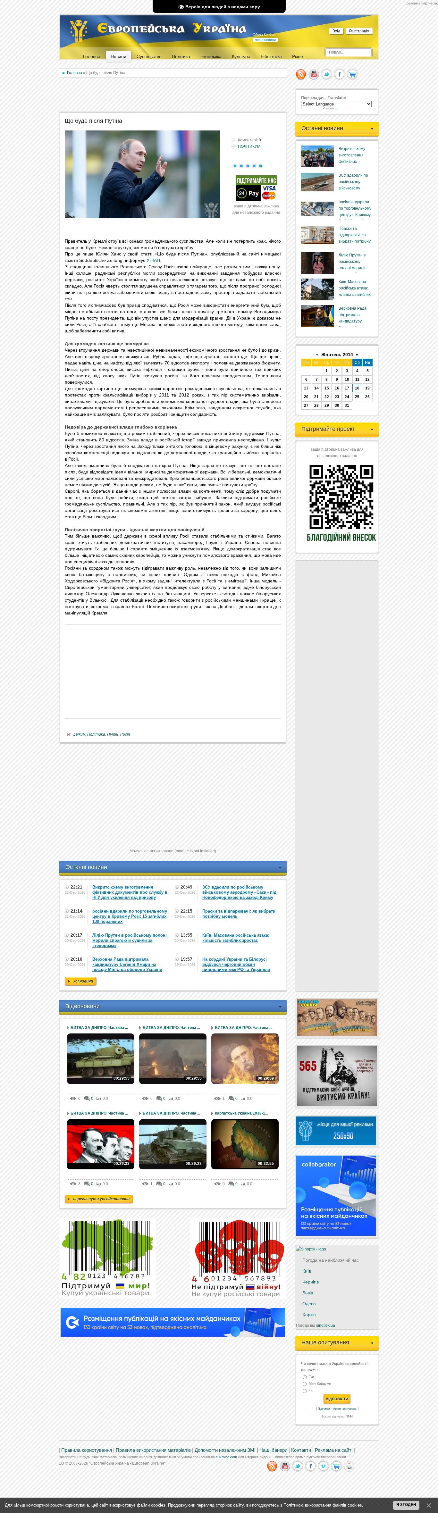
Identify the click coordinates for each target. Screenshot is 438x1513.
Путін (112, 734)
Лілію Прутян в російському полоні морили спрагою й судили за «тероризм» (355, 268)
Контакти (301, 1450)
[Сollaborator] (173, 1335)
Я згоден (406, 1504)
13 (306, 388)
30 (337, 405)
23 (337, 397)
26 (367, 397)
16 (337, 388)
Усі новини (83, 981)
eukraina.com (226, 1457)
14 (316, 388)
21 (316, 397)
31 (347, 405)
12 (367, 379)
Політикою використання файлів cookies (322, 1505)
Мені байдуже (320, 1383)
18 (357, 388)
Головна (74, 73)
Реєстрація (359, 31)
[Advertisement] (173, 95)
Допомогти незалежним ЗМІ (225, 1450)
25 (357, 397)
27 (306, 405)
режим (79, 734)
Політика (96, 734)
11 (357, 379)
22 (326, 397)
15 (326, 388)
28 (316, 405)
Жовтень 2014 (337, 354)
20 (306, 397)
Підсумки (324, 1408)
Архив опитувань (345, 1408)
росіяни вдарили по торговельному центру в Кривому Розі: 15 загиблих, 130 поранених (355, 215)
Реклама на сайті (333, 1450)
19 (367, 388)
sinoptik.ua (325, 1325)
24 (347, 397)
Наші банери (273, 1450)
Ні (310, 1390)
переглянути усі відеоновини (101, 1199)
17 (347, 388)
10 (347, 379)
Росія (125, 734)
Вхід (336, 31)
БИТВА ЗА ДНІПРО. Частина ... (99, 1027)
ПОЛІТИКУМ (249, 146)
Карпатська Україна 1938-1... (241, 1113)
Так (312, 1377)
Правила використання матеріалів (153, 1450)
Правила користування (86, 1450)
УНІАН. (154, 260)
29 (326, 405)
